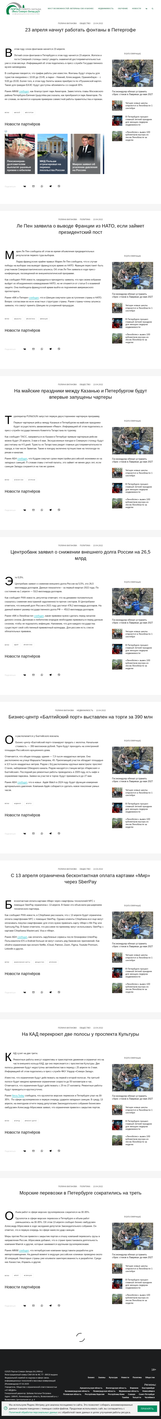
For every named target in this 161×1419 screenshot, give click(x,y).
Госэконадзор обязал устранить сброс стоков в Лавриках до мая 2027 (132, 93)
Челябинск (150, 1397)
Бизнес (91, 1377)
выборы (18, 319)
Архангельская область (91, 1388)
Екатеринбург (148, 1388)
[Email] (33, 186)
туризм (32, 480)
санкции (28, 1275)
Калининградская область (77, 1391)
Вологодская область (116, 1388)
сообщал (24, 91)
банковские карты (22, 962)
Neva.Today (18, 1095)
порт (17, 1275)
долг (17, 645)
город (17, 1121)
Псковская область (72, 1394)
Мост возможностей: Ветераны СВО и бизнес (71, 8)
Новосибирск (148, 1391)
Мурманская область (129, 1391)
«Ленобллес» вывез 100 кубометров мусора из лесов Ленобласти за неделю (137, 136)
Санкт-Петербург (147, 1394)
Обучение (123, 8)
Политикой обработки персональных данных (33, 1412)
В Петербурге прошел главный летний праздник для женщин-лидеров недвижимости (138, 120)
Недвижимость (106, 8)
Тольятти (137, 1397)
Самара (131, 1394)
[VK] (146, 8)
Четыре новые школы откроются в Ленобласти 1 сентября (139, 106)
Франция (44, 319)
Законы (101, 1377)
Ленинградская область (104, 1391)
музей (17, 112)
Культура (113, 1377)
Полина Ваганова (67, 23)
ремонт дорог (31, 1121)
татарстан (19, 480)
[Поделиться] (24, 186)
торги (29, 803)
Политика (85, 219)
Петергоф (29, 112)
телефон (53, 962)
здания (18, 803)
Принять (147, 1408)
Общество (85, 23)
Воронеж (134, 1388)
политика (31, 319)
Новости (136, 8)
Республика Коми (116, 1394)
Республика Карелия (94, 1394)
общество (40, 962)
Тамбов (125, 1397)
